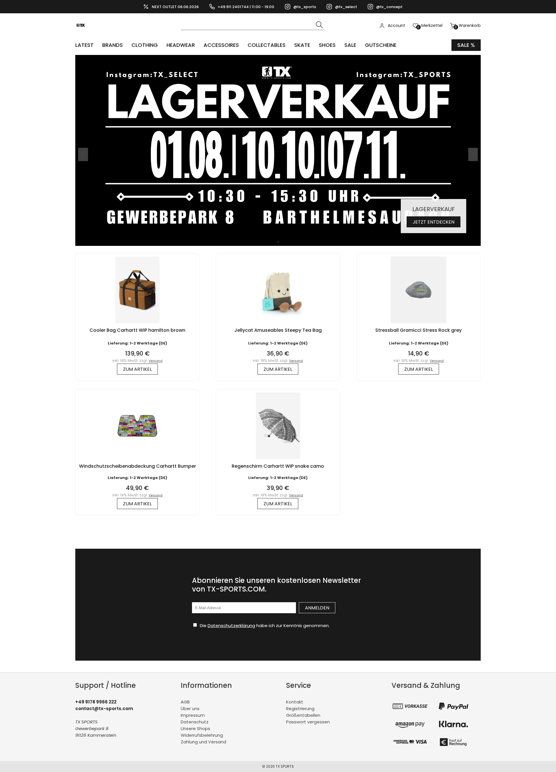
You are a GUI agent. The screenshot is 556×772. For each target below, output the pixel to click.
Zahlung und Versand (203, 742)
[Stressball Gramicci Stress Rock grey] (418, 324)
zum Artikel (137, 369)
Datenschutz (195, 722)
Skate (302, 45)
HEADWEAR (181, 45)
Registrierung (300, 708)
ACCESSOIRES (221, 45)
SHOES (327, 45)
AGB (185, 702)
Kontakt (294, 702)
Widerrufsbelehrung (202, 735)
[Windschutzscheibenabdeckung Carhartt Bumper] (137, 460)
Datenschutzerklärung (231, 625)
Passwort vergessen (308, 722)
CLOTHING (144, 45)
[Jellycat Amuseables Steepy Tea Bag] (278, 324)
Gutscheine (380, 45)
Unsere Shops (195, 728)
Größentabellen (303, 715)
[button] (278, 242)
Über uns (190, 708)
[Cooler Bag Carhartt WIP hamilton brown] (137, 324)
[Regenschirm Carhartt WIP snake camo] (278, 460)
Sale (350, 45)
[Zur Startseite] (82, 35)
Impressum (193, 715)
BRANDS (112, 45)
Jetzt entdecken (433, 222)
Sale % (466, 45)
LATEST (84, 45)
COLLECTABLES (267, 45)
